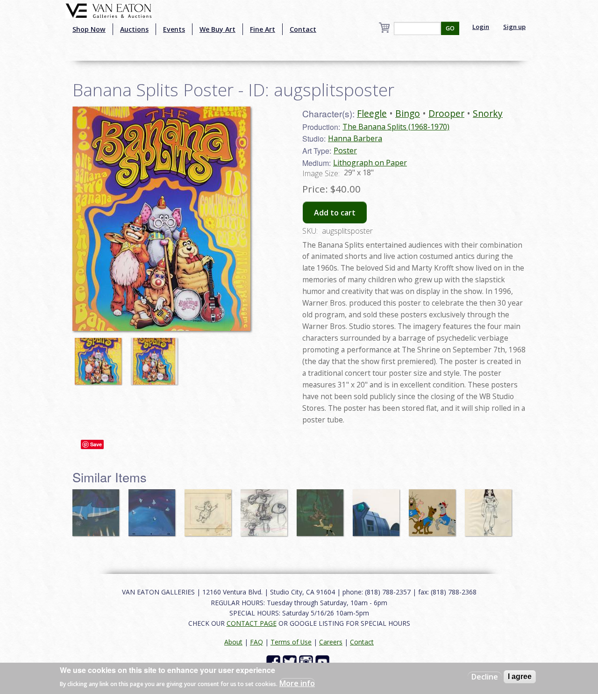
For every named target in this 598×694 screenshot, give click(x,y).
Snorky (488, 113)
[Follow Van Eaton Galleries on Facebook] (274, 661)
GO (450, 28)
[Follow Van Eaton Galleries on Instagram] (307, 661)
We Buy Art (217, 29)
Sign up (514, 26)
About (233, 641)
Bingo (407, 113)
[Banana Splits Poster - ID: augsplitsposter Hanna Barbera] (161, 218)
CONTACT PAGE (252, 623)
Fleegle (372, 113)
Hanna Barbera (355, 138)
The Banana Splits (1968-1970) (395, 127)
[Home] (108, 10)
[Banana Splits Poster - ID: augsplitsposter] (100, 357)
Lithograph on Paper (370, 162)
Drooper (446, 113)
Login (480, 26)
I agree (520, 676)
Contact (303, 29)
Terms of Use (291, 641)
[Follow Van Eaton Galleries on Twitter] (291, 661)
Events (174, 29)
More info (297, 683)
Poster (345, 150)
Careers (330, 641)
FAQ (256, 641)
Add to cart (335, 212)
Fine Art (262, 29)
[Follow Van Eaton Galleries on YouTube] (323, 661)
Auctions (134, 29)
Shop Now (89, 29)
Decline (484, 677)
